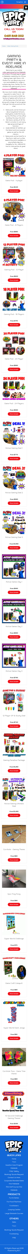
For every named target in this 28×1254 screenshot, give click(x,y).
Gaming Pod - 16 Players (14, 314)
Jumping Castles (14, 1209)
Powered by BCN (14, 1250)
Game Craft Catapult (14, 983)
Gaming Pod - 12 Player (14, 270)
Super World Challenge (14, 938)
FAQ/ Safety (14, 1171)
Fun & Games (14, 1198)
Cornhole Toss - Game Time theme (14, 1072)
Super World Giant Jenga (14, 1028)
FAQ (14, 1238)
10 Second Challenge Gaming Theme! (14, 1117)
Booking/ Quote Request (14, 1174)
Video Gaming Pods (12, 46)
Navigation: (19, 2)
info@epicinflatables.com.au (14, 39)
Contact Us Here (14, 1177)
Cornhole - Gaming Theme (14, 849)
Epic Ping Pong (14, 894)
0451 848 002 (14, 36)
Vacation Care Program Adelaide (14, 1166)
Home (4, 46)
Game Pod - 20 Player (14, 359)
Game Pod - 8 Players (14, 225)
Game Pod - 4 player (14, 180)
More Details (14, 191)
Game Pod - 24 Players (14, 403)
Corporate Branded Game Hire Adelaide (14, 1182)
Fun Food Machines (14, 1202)
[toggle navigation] (25, 2)
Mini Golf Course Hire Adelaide (14, 1188)
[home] (2, 2)
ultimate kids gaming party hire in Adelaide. (14, 87)
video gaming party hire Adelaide (14, 72)
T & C (14, 1162)
